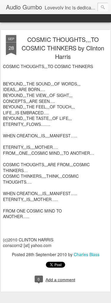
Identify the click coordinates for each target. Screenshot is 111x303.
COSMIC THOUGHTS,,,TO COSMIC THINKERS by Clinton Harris (63, 48)
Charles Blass (86, 254)
